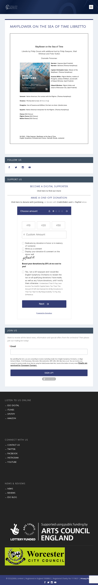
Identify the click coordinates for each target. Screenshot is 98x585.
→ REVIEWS (10, 493)
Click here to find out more (49, 191)
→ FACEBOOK (11, 454)
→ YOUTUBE (10, 462)
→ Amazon (10, 418)
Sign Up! (49, 372)
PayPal (78, 202)
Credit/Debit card (64, 202)
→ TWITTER (10, 449)
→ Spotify (10, 414)
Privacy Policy (86, 578)
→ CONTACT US (12, 445)
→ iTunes (9, 410)
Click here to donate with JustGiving (27, 202)
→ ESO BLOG (11, 497)
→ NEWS (9, 489)
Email (13, 346)
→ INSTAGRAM (12, 458)
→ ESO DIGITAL (12, 405)
